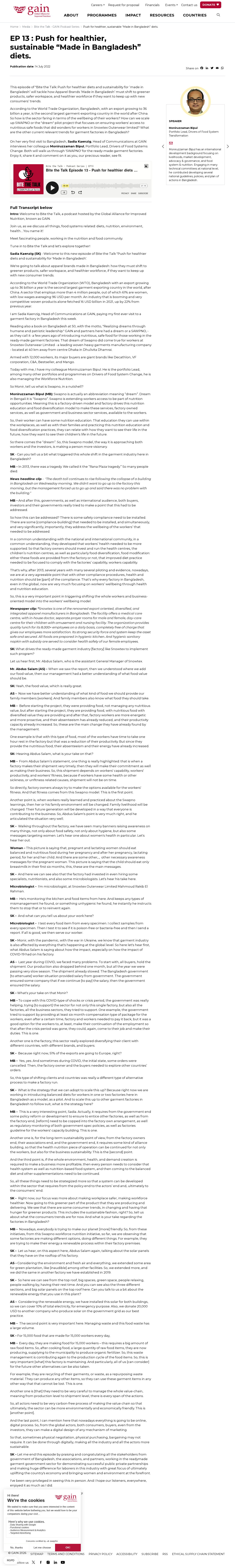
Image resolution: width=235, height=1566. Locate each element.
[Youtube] (62, 1562)
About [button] (71, 15)
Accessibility (126, 1554)
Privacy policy (100, 1554)
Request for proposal (123, 5)
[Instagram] (48, 1562)
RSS (165, 1554)
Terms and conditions (65, 1554)
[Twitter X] (33, 1562)
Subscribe (150, 1554)
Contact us (189, 5)
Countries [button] (195, 15)
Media (26, 26)
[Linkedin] (55, 1562)
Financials (152, 5)
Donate (209, 4)
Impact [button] (133, 15)
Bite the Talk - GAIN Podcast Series (56, 26)
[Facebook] (40, 1562)
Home (14, 26)
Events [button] (170, 5)
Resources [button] (162, 15)
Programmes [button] (102, 15)
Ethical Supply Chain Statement (198, 1554)
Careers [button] (96, 5)
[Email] (171, 142)
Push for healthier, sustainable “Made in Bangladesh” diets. (120, 26)
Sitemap (36, 1554)
